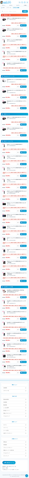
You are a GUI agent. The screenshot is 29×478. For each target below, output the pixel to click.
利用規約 (5, 444)
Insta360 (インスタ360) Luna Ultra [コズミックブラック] (16, 301)
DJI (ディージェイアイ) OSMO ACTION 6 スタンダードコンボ (16, 227)
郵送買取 (5, 405)
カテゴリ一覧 (6, 390)
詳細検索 (25, 11)
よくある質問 (6, 407)
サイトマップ (6, 455)
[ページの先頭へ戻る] (26, 475)
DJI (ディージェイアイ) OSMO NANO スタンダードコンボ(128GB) (17, 273)
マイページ (5, 427)
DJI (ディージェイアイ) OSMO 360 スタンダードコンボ (16, 238)
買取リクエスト (23, 25)
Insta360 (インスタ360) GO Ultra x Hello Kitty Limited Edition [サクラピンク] (15, 291)
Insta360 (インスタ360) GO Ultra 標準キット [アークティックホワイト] (16, 366)
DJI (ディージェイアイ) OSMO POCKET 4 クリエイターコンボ (17, 180)
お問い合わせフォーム (9, 462)
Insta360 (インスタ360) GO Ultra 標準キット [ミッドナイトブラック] (16, 355)
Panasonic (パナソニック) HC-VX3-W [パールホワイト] (16, 80)
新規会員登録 (6, 399)
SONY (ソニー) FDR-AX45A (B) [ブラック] (15, 29)
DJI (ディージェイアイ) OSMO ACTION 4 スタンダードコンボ (16, 203)
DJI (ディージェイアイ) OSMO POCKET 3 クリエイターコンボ (17, 157)
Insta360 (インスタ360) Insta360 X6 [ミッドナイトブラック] (17, 334)
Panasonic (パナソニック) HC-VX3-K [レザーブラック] (16, 91)
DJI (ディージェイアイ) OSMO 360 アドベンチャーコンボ (16, 250)
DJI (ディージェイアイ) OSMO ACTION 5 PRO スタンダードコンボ (17, 215)
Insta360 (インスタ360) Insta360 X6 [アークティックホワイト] (17, 345)
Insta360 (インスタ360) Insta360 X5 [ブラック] (15, 63)
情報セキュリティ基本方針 (8, 450)
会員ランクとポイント (7, 433)
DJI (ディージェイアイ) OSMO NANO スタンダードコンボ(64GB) (17, 262)
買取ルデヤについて (7, 413)
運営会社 (5, 441)
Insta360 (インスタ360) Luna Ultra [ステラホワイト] (16, 311)
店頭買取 (5, 402)
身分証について (6, 410)
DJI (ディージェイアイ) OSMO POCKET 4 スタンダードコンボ (17, 52)
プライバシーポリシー (7, 447)
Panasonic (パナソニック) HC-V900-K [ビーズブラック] (16, 102)
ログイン (5, 424)
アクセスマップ (6, 416)
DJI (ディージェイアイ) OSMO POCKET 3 (14, 39)
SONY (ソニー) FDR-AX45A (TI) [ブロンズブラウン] (16, 18)
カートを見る (6, 430)
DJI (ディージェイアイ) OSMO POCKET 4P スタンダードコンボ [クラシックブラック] (16, 192)
